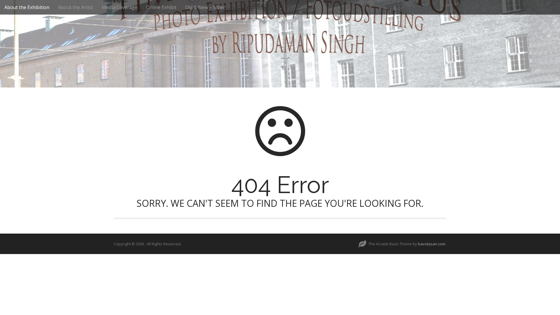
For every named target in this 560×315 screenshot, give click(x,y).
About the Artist (75, 7)
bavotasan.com (431, 243)
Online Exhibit (161, 7)
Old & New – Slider (205, 7)
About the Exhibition (26, 7)
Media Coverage (119, 7)
